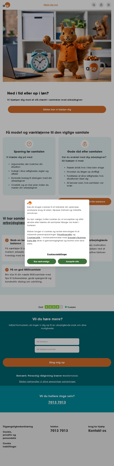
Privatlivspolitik (64, 234)
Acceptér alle (72, 261)
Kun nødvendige (41, 261)
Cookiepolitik (33, 237)
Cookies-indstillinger (57, 254)
